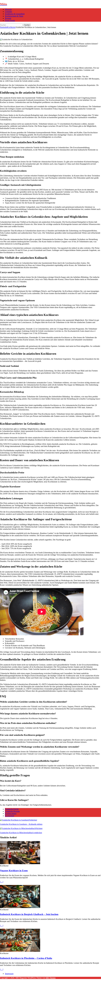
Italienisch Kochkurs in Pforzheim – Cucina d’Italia (26, 958)
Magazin (8, 9)
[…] (1, 882)
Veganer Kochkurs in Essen (14, 870)
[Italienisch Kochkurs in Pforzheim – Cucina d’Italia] (20, 951)
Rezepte (8, 18)
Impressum (9, 974)
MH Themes (51, 978)
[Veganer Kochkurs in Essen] (20, 863)
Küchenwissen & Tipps (14, 16)
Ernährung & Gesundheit (15, 14)
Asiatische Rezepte (12, 811)
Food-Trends (10, 20)
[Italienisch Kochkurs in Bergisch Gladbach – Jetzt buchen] (20, 907)
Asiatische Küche (12, 809)
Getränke (8, 12)
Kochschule (9, 816)
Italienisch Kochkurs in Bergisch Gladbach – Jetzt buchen (29, 914)
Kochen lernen (10, 813)
